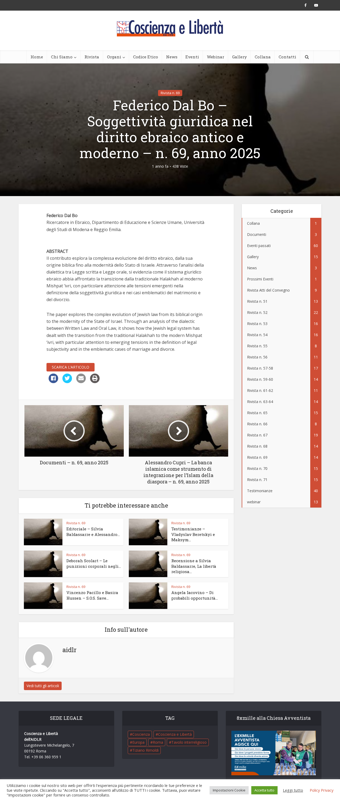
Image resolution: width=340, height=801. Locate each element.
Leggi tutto (293, 790)
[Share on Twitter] (67, 381)
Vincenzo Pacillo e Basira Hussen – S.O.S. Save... (92, 595)
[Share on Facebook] (53, 381)
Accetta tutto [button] (264, 790)
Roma (158, 742)
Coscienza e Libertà (175, 734)
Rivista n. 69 (170, 92)
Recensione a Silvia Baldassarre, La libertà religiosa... (193, 566)
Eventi (192, 56)
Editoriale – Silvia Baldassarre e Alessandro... (93, 531)
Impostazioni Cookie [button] (229, 790)
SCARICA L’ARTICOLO (70, 367)
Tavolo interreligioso (189, 742)
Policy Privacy (321, 790)
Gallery (239, 56)
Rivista (91, 56)
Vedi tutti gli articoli (43, 685)
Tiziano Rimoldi (145, 750)
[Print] (95, 381)
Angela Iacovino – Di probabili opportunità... (194, 595)
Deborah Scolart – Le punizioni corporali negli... (93, 563)
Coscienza (141, 734)
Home (37, 56)
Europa (138, 742)
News (171, 56)
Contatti (287, 56)
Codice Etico (145, 56)
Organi (114, 56)
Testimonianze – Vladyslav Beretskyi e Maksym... (193, 534)
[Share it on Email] (81, 381)
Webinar (215, 56)
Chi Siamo (62, 56)
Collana (263, 56)
